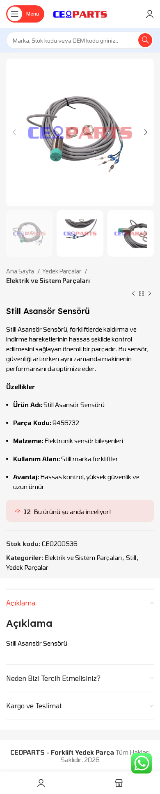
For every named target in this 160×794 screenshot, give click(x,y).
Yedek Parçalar (62, 271)
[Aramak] (145, 40)
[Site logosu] (80, 13)
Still (131, 557)
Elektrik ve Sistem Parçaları (48, 280)
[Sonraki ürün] (150, 294)
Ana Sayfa (20, 271)
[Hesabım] (150, 14)
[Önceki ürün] (133, 294)
